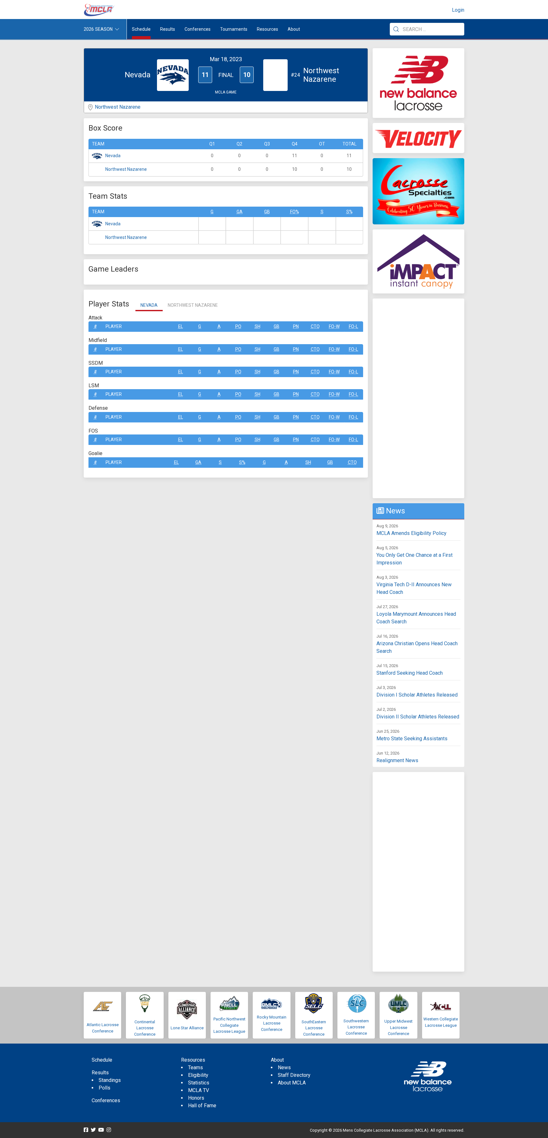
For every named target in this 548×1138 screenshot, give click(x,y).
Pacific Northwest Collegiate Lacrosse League (229, 1025)
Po (238, 326)
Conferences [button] (198, 29)
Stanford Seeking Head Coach (409, 673)
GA (240, 211)
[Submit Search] (396, 29)
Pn (296, 326)
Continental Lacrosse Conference (144, 1028)
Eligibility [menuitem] (198, 1075)
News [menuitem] (284, 1067)
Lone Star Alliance (187, 1027)
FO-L (353, 326)
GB (267, 211)
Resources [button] (267, 29)
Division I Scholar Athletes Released (417, 695)
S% (349, 211)
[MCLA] (99, 10)
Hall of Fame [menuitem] (202, 1106)
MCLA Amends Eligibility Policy (411, 533)
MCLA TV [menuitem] (198, 1090)
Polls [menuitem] (104, 1088)
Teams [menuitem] (195, 1067)
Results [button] (167, 29)
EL (180, 326)
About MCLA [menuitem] (292, 1083)
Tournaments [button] (233, 29)
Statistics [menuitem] (198, 1083)
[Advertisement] (418, 398)
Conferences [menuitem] (106, 1100)
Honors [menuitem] (196, 1098)
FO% (294, 211)
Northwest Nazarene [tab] (193, 305)
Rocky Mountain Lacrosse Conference (271, 1023)
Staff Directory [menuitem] (294, 1075)
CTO (315, 326)
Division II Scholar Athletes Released (417, 717)
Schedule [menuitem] (141, 29)
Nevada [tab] (149, 305)
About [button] (294, 29)
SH (257, 326)
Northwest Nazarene (117, 107)
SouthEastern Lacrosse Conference (314, 1028)
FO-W (334, 326)
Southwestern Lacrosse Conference (356, 1027)
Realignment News (397, 760)
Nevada (113, 155)
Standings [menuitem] (110, 1080)
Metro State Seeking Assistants (411, 739)
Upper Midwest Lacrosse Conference (398, 1027)
